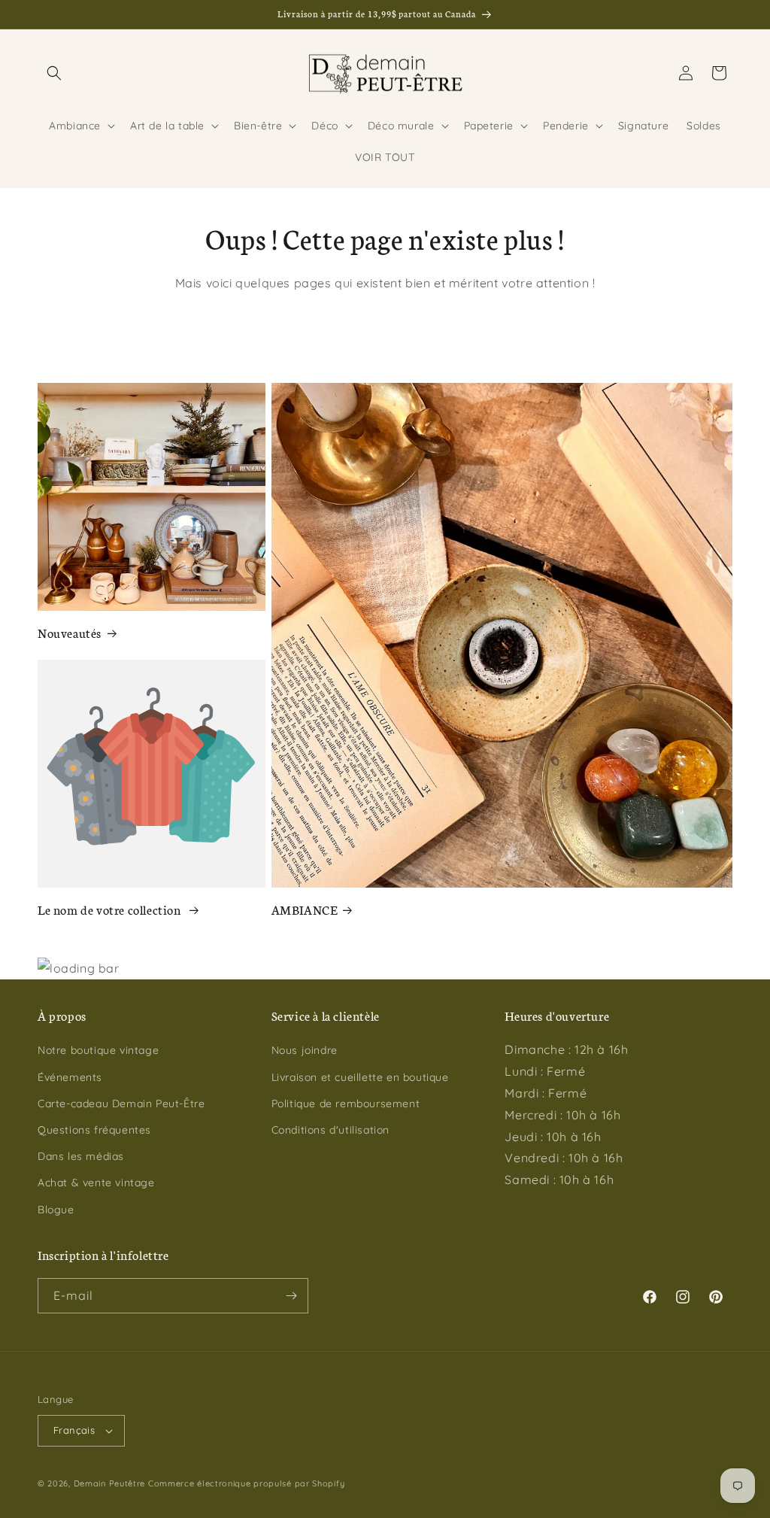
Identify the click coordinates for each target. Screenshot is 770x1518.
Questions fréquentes (94, 1130)
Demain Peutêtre (110, 1483)
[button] (54, 73)
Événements (70, 1077)
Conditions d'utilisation (330, 1130)
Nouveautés (70, 632)
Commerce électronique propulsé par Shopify (246, 1483)
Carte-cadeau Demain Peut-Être (121, 1103)
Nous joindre (304, 1050)
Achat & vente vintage (96, 1182)
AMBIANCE (304, 909)
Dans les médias (81, 1156)
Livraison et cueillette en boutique (360, 1077)
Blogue (56, 1209)
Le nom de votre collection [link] (110, 909)
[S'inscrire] (291, 1295)
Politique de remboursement (345, 1103)
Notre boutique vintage (98, 1050)
